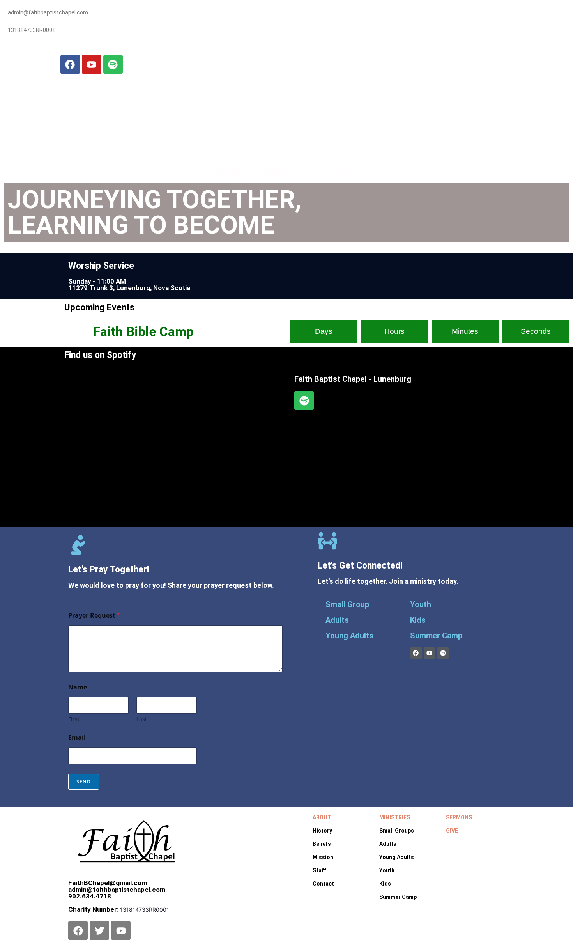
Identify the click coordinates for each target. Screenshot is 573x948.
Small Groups (396, 831)
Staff (319, 870)
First (74, 719)
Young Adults (349, 635)
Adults (337, 620)
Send (83, 781)
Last (141, 719)
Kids (418, 620)
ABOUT (231, 170)
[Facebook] (70, 64)
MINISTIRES (292, 170)
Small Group (347, 604)
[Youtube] (91, 64)
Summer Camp (436, 635)
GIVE (347, 170)
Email (77, 737)
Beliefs (322, 844)
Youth (420, 604)
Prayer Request (94, 615)
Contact (323, 884)
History (322, 831)
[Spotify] (113, 64)
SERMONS (459, 817)
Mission (323, 857)
